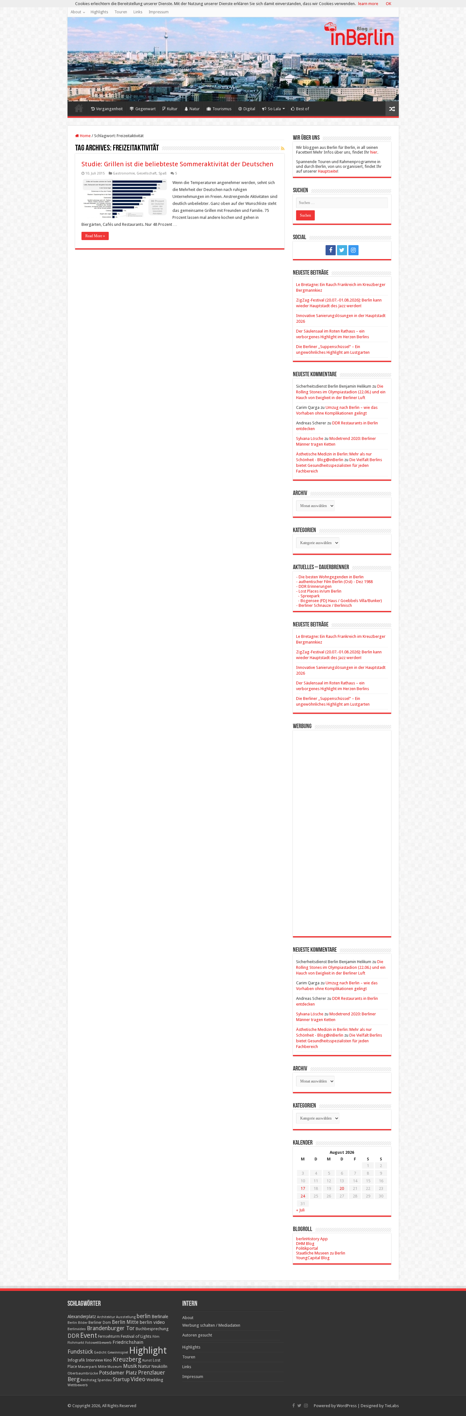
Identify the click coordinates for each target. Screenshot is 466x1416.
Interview (94, 1360)
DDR (73, 1335)
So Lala (274, 108)
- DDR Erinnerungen (314, 586)
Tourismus (221, 108)
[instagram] (353, 250)
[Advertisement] (342, 828)
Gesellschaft (147, 173)
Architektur (106, 1317)
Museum (114, 1367)
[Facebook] (331, 250)
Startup (121, 1379)
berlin (144, 1316)
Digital (249, 108)
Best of (302, 108)
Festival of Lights (136, 1336)
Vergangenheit (109, 108)
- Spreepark (308, 596)
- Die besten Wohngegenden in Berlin (330, 577)
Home (79, 108)
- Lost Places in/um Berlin (318, 591)
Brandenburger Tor (111, 1328)
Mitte (102, 1366)
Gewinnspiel (117, 1352)
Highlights (99, 12)
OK (388, 3)
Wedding (154, 1379)
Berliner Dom (99, 1322)
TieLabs (392, 1405)
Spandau (104, 1380)
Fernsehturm (109, 1336)
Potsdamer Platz (118, 1373)
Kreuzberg (127, 1359)
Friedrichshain (128, 1342)
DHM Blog (305, 1243)
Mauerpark (87, 1366)
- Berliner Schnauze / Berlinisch (324, 605)
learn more (368, 3)
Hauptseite (327, 171)
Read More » (95, 236)
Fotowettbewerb (98, 1343)
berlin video (152, 1322)
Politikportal (307, 1248)
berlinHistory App (312, 1238)
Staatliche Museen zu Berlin (320, 1253)
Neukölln (159, 1366)
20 (342, 1188)
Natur (195, 108)
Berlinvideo (77, 1329)
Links (137, 12)
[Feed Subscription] (282, 148)
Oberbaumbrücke (83, 1373)
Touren (120, 12)
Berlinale (160, 1316)
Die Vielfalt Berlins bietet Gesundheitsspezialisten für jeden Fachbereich (339, 465)
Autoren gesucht (197, 1335)
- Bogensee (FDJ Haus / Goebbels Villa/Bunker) (339, 600)
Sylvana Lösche (309, 438)
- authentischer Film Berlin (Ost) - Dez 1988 (334, 581)
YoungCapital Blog (313, 1257)
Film (155, 1337)
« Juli (300, 1210)
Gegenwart (145, 108)
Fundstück (80, 1352)
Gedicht (100, 1352)
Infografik (76, 1360)
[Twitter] (342, 250)
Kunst (147, 1360)
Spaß (162, 173)
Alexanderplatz (82, 1316)
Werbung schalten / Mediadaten (211, 1325)
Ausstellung (126, 1317)
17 (303, 1188)
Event (88, 1335)
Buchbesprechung (152, 1328)
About (76, 12)
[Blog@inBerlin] (233, 59)
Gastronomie (124, 173)
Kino (108, 1360)
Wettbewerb (78, 1385)
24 (303, 1196)
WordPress (347, 1405)
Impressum (159, 12)
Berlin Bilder (77, 1323)
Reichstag (88, 1380)
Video (138, 1379)
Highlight (148, 1350)
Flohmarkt (76, 1343)
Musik (130, 1366)
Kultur (172, 108)
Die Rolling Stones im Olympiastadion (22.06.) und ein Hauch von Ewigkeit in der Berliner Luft (340, 392)
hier (373, 152)
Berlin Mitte (125, 1322)
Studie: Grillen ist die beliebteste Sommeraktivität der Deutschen (177, 164)
